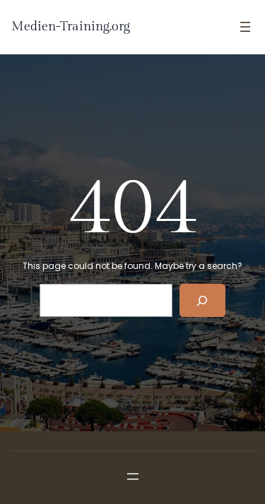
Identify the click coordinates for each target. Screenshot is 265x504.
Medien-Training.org (70, 26)
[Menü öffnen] (245, 26)
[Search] (202, 300)
